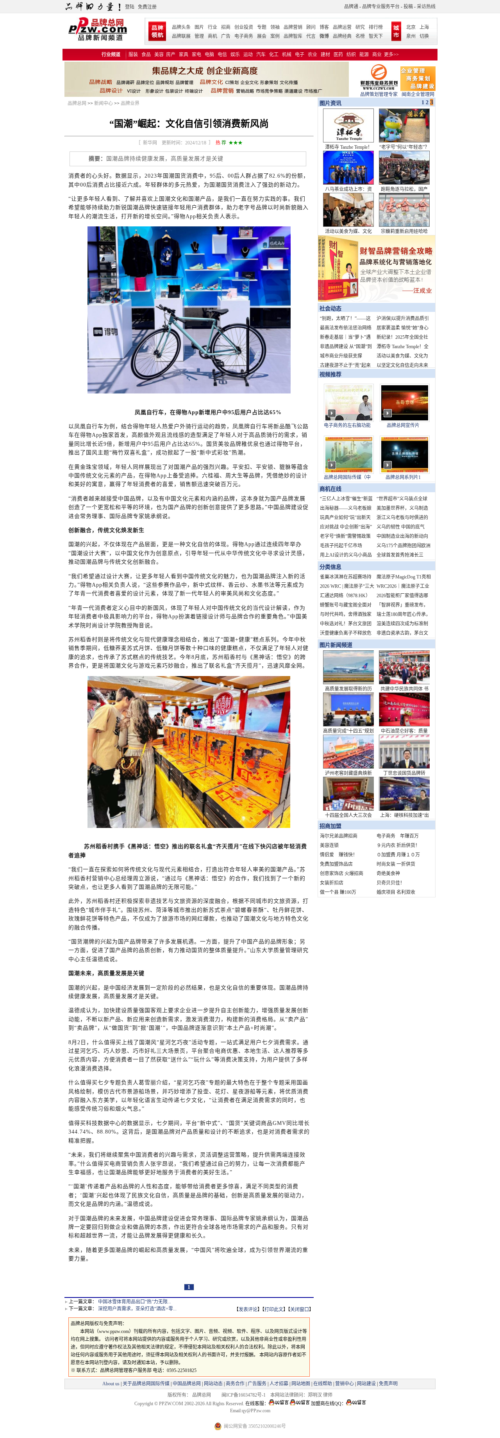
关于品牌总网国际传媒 (146, 1383)
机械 (286, 54)
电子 (299, 54)
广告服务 (257, 1383)
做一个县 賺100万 (338, 892)
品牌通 (351, 6)
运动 (248, 54)
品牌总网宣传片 (403, 425)
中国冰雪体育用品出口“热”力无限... (134, 1302)
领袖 (275, 27)
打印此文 (273, 1309)
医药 (338, 54)
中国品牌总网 (187, 1383)
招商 (225, 27)
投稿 (408, 6)
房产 (170, 54)
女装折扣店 (331, 883)
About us (111, 1383)
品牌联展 (181, 36)
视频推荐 (330, 374)
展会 (261, 36)
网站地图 (300, 1383)
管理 (199, 36)
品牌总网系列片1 (403, 477)
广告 (225, 36)
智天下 (376, 36)
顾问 (311, 27)
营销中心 (344, 1383)
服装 (133, 54)
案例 (275, 36)
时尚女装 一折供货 (396, 864)
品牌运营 (342, 27)
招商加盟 (330, 826)
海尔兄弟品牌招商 (338, 836)
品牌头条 (181, 27)
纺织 (351, 54)
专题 (261, 27)
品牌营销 (293, 27)
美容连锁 (329, 845)
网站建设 (366, 1383)
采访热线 (426, 6)
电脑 (209, 54)
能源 (364, 54)
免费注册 (147, 7)
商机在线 (330, 489)
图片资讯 (329, 103)
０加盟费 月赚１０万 (398, 855)
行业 (212, 27)
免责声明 (388, 1383)
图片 (199, 27)
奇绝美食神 (388, 873)
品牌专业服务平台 (381, 6)
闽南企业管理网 (418, 94)
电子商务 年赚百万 (398, 836)
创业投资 (243, 27)
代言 (311, 36)
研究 (360, 27)
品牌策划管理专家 (379, 94)
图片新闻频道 (336, 645)
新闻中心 (103, 103)
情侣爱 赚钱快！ (338, 855)
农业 (312, 54)
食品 (146, 54)
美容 (159, 54)
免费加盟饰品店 (336, 864)
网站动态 (213, 1383)
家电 (196, 54)
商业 (377, 54)
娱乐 (235, 54)
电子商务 (243, 36)
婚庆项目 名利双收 (396, 892)
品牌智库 (293, 36)
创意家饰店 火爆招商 (341, 873)
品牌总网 (77, 103)
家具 (183, 54)
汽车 (261, 54)
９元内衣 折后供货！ (398, 845)
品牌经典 (342, 36)
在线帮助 (322, 1383)
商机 (212, 36)
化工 (274, 54)
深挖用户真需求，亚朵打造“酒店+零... (137, 1309)
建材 (325, 54)
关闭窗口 (299, 1309)
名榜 (360, 36)
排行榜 (376, 27)
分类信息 (330, 567)
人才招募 (279, 1383)
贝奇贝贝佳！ (391, 883)
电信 (222, 54)
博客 (324, 27)
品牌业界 (130, 103)
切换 (424, 36)
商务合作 (235, 1383)
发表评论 (248, 1309)
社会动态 (330, 308)
